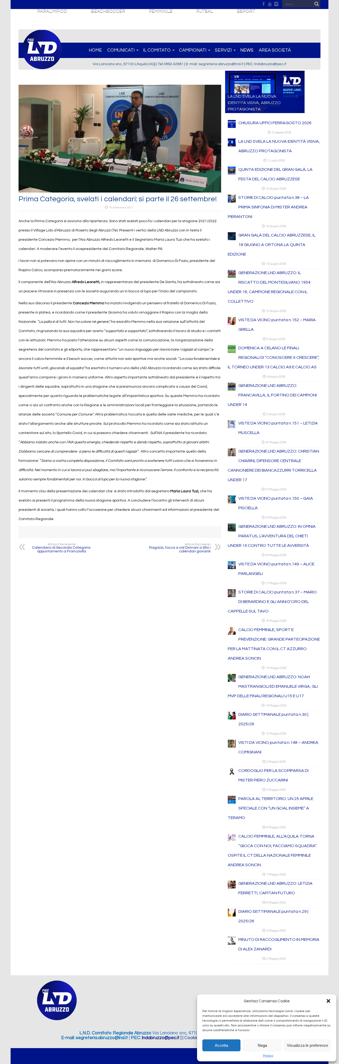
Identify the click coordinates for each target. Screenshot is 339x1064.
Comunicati (121, 50)
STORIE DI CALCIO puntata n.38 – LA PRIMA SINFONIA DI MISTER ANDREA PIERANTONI (268, 207)
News (246, 50)
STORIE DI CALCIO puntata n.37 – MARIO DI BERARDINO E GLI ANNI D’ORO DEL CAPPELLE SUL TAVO (272, 601)
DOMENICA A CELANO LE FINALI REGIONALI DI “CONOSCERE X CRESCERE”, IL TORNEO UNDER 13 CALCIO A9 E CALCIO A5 (273, 357)
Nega (262, 1045)
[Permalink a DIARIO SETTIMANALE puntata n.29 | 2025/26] (232, 915)
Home (95, 50)
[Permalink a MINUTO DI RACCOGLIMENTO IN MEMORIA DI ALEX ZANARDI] (232, 943)
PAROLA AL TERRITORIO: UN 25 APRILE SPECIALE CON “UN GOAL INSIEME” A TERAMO (270, 808)
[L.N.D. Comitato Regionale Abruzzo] (42, 66)
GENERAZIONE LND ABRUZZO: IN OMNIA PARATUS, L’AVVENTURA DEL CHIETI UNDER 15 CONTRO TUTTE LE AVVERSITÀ (272, 536)
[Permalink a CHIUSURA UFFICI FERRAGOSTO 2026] (232, 127)
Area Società (275, 50)
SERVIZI (223, 50)
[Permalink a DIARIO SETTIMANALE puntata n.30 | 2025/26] (232, 718)
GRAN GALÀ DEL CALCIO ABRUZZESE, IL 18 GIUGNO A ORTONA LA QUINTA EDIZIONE (271, 244)
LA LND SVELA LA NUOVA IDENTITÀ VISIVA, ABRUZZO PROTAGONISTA (254, 102)
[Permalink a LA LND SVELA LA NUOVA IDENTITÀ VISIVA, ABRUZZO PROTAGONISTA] (232, 145)
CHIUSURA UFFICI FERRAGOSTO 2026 (274, 123)
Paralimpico (52, 11)
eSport (246, 11)
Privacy (268, 1055)
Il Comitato (157, 50)
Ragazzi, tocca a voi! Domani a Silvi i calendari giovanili (180, 548)
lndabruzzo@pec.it (161, 1037)
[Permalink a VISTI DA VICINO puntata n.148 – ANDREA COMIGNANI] (232, 746)
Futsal (204, 11)
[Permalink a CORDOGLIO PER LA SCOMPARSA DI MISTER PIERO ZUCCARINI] (232, 774)
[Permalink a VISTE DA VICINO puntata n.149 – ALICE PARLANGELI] (232, 568)
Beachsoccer (108, 11)
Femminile (160, 11)
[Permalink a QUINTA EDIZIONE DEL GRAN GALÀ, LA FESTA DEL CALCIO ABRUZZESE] (232, 173)
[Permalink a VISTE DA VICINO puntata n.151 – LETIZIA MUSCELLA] (232, 427)
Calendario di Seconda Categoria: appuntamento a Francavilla (61, 548)
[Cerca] (316, 4)
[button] (328, 1001)
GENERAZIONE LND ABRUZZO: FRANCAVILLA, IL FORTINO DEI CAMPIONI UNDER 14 (272, 395)
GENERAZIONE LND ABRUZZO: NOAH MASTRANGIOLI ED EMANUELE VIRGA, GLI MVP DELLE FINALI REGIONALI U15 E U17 (273, 686)
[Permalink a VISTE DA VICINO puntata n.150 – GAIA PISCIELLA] (232, 502)
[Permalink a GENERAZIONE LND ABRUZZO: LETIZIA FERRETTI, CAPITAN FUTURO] (232, 887)
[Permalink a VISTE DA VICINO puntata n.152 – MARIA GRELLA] (232, 324)
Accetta (221, 1045)
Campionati (192, 50)
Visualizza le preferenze (307, 1045)
